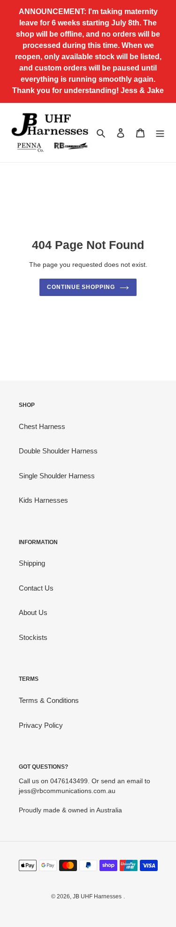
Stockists (33, 637)
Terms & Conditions (49, 700)
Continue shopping (81, 287)
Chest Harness (42, 426)
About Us (33, 612)
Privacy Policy (41, 725)
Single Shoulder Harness (57, 476)
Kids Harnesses (43, 500)
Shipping (32, 563)
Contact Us (36, 588)
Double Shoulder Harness (58, 451)
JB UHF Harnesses (97, 896)
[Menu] (160, 133)
